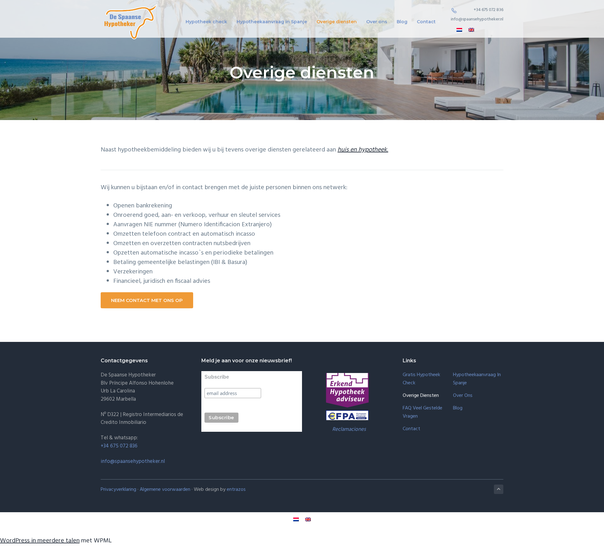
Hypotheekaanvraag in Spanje (477, 379)
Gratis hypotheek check (421, 379)
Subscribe (216, 377)
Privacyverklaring (118, 489)
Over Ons (463, 396)
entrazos (236, 489)
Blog (457, 408)
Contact (411, 429)
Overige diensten (421, 396)
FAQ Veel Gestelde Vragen (422, 412)
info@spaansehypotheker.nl (477, 19)
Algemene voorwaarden (165, 489)
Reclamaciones (349, 429)
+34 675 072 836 (488, 10)
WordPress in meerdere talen (40, 541)
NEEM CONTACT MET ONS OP (147, 300)
